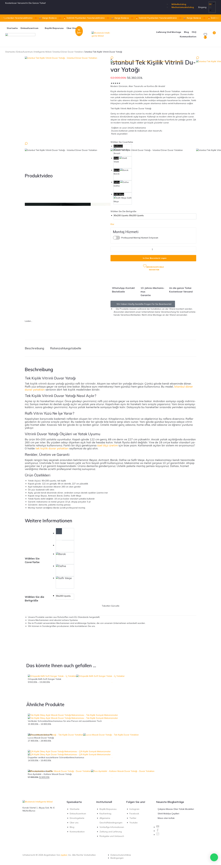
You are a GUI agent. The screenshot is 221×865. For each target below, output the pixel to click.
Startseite (10, 51)
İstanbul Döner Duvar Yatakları (68, 51)
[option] (123, 162)
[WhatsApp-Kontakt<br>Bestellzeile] (116, 279)
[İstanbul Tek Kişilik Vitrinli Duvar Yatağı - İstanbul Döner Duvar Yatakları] (67, 99)
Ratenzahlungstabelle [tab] (65, 348)
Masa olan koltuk (166, 818)
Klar (112, 224)
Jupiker (64, 855)
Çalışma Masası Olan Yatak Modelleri (176, 809)
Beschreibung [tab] (34, 348)
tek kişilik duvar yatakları (52, 448)
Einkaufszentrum (24, 51)
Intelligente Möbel (42, 51)
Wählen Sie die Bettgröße (123, 211)
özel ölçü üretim (107, 445)
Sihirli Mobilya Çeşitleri (168, 813)
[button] (212, 7)
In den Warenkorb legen (155, 258)
